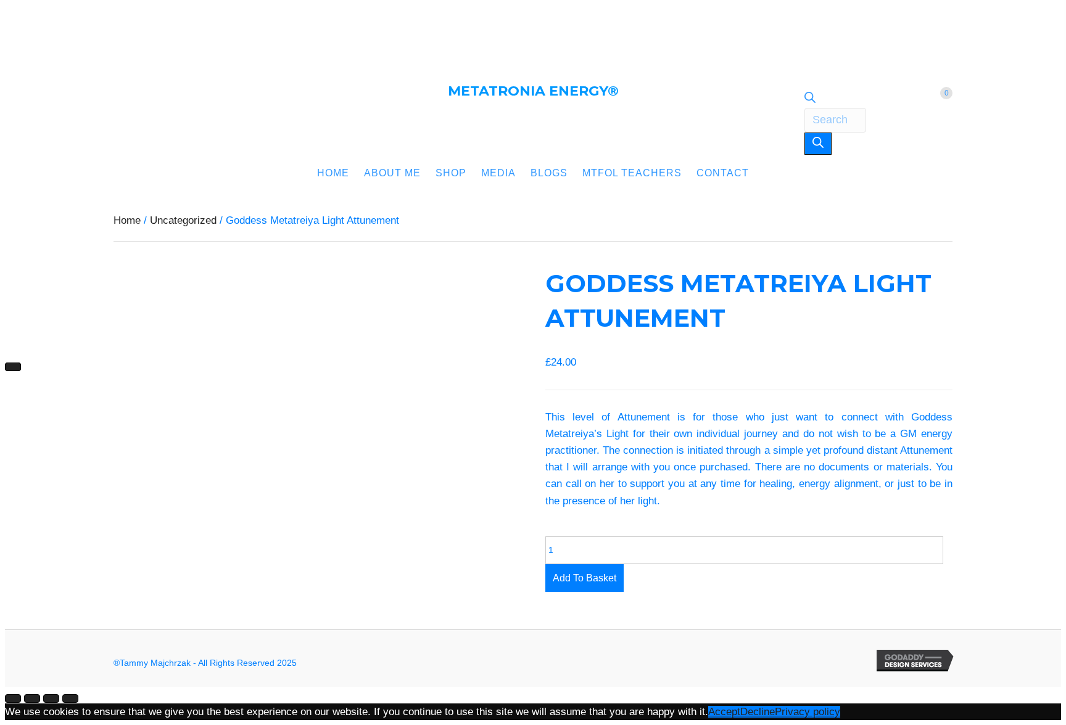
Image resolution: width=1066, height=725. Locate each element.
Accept (724, 712)
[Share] (51, 698)
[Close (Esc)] (70, 698)
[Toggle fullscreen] (32, 698)
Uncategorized (183, 220)
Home (127, 220)
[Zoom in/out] (13, 698)
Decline (757, 712)
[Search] (818, 144)
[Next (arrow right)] (13, 366)
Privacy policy (807, 712)
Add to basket (584, 578)
